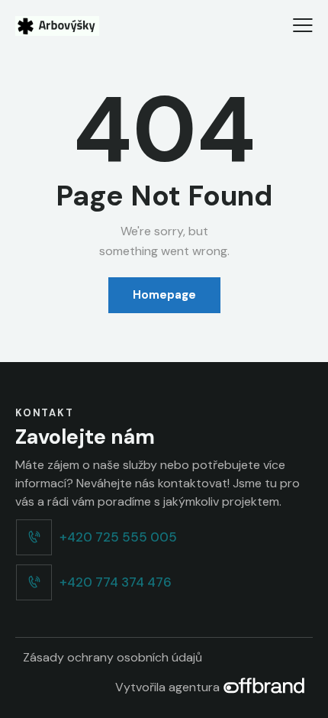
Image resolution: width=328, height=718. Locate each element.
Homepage (164, 294)
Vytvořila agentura (169, 687)
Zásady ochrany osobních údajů (112, 657)
